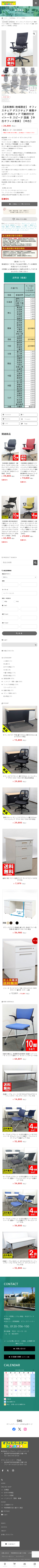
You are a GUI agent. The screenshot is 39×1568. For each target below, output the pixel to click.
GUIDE (3, 1502)
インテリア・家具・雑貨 (12, 1498)
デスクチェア (8, 228)
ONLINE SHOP (6, 1487)
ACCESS (4, 1527)
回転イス (26, 225)
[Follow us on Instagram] (13, 1470)
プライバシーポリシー (8, 1556)
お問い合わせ (5, 1553)
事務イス (8, 227)
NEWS (3, 1523)
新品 (6, 601)
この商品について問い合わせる (20, 204)
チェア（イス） (26, 223)
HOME (3, 1483)
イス (22, 225)
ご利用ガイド (9, 1505)
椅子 (18, 230)
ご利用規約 (31, 1553)
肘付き (13, 227)
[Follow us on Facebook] (2, 1470)
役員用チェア (14, 225)
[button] (34, 34)
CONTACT (25, 1566)
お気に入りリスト (8, 651)
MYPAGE (6, 1511)
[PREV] (6, 1370)
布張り (3, 227)
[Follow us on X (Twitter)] (7, 1470)
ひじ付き (24, 227)
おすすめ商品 (9, 1493)
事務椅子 (18, 227)
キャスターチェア (11, 230)
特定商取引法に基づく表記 (18, 1553)
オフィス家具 (9, 1495)
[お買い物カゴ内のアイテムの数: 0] (19, 645)
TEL (35, 1566)
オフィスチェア (30, 228)
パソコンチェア (24, 230)
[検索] (35, 562)
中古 (17, 601)
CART (5, 1515)
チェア (23, 228)
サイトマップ (20, 1556)
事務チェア (33, 225)
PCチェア (30, 227)
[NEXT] (33, 1370)
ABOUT (3, 1531)
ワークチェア (16, 228)
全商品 (6, 1490)
